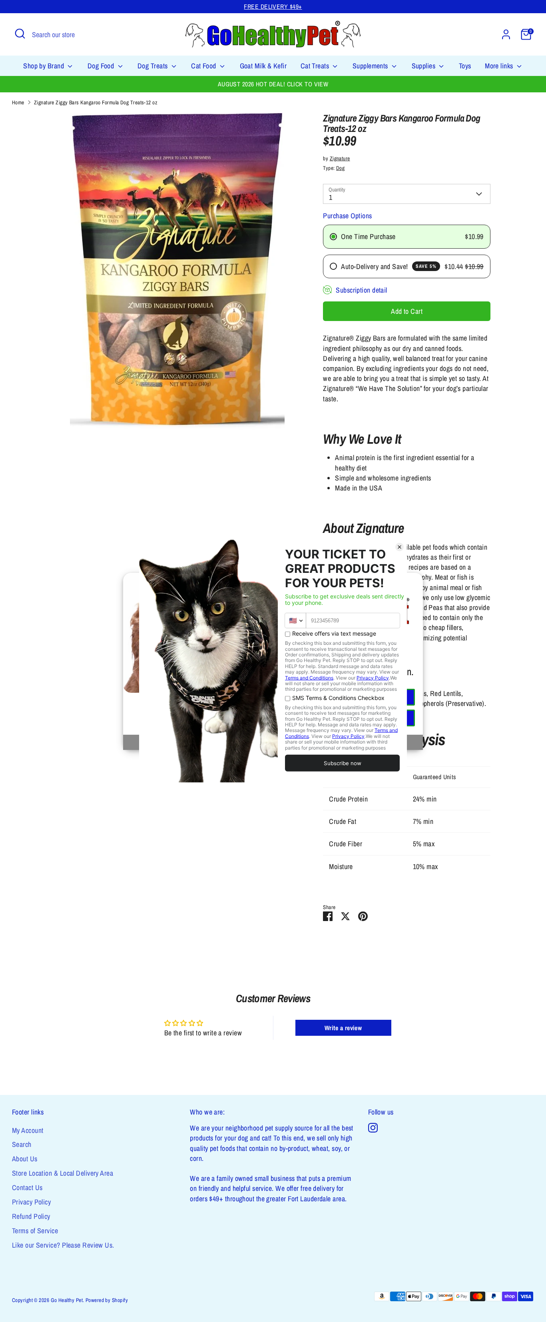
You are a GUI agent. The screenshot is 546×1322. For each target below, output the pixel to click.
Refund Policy (31, 1216)
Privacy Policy (31, 1202)
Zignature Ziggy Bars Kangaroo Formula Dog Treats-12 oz (95, 102)
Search (22, 1144)
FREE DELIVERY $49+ (273, 6)
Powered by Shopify (107, 1300)
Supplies (424, 66)
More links (500, 66)
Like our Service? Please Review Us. (63, 1245)
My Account (28, 1130)
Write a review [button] (343, 1027)
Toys (465, 66)
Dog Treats (153, 66)
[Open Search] (20, 34)
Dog (340, 167)
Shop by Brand (44, 66)
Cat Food (204, 66)
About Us (25, 1159)
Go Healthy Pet (67, 1300)
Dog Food (102, 66)
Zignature (340, 158)
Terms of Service (35, 1231)
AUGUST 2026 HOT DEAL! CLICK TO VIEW (273, 84)
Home (18, 102)
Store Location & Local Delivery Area (62, 1173)
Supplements (371, 66)
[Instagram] (373, 1128)
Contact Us (27, 1187)
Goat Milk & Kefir (263, 66)
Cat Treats (316, 66)
